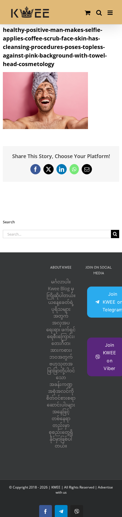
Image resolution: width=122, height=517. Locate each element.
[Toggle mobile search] (99, 13)
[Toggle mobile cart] (88, 13)
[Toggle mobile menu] (110, 13)
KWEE (55, 487)
